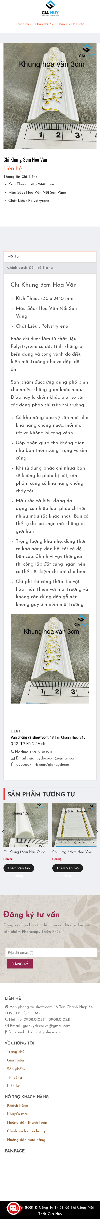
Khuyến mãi (17, 1114)
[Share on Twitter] (24, 212)
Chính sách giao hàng (26, 1131)
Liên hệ (13, 1086)
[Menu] (8, 8)
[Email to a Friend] (33, 212)
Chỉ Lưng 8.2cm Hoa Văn (72, 852)
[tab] (50, 256)
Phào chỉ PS (44, 24)
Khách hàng (17, 1106)
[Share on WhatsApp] (8, 212)
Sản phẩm (16, 1069)
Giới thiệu (15, 1060)
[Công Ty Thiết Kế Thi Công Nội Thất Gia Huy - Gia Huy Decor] (49, 8)
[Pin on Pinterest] (41, 212)
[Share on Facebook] (16, 212)
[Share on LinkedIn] (49, 212)
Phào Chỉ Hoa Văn (70, 24)
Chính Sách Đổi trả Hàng (30, 268)
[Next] (96, 841)
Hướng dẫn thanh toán (27, 1123)
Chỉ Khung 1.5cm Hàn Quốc (24, 852)
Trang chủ (23, 24)
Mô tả (13, 256)
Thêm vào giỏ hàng (19, 869)
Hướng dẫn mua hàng (26, 1140)
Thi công (14, 1078)
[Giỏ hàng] (92, 8)
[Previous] (3, 841)
